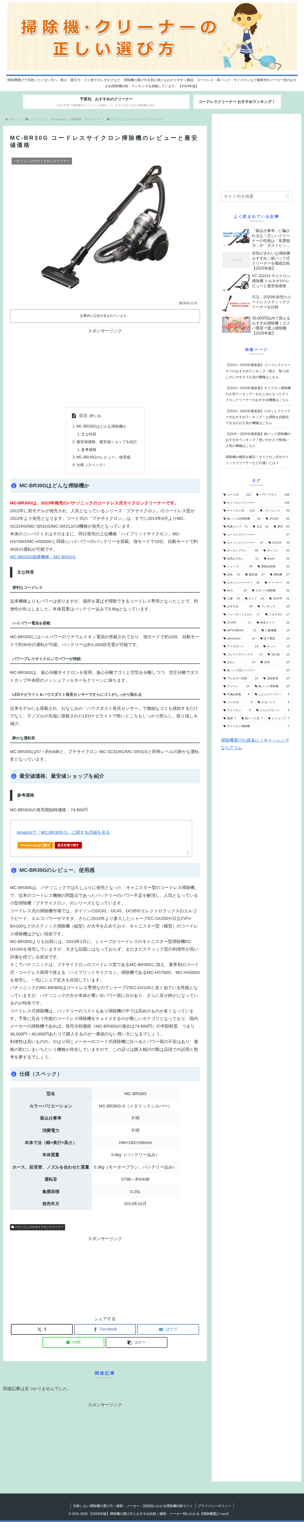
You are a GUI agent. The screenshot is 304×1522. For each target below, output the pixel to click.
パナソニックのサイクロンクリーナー (39, 1227)
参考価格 (88, 449)
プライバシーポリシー (214, 1506)
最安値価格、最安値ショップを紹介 (106, 442)
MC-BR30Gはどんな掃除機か (101, 426)
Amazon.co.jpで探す (35, 845)
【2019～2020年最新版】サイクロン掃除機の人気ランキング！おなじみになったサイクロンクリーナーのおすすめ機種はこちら (258, 394)
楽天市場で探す (68, 845)
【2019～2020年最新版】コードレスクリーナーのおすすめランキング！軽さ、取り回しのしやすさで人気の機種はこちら (258, 371)
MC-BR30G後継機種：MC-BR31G (43, 557)
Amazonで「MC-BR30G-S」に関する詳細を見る (63, 832)
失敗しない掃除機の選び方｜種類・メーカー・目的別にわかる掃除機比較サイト (133, 1506)
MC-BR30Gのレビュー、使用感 (103, 457)
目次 (83, 415)
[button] (136, 1342)
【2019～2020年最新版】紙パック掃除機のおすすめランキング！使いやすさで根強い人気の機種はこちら (258, 440)
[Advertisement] (105, 368)
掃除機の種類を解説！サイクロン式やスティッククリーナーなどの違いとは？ (257, 460)
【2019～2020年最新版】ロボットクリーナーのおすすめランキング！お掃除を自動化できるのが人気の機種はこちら (258, 417)
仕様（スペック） (91, 465)
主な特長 (88, 434)
